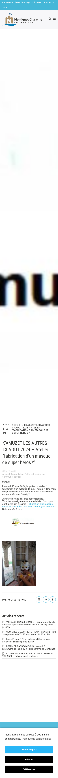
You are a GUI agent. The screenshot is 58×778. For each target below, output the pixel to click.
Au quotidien (17, 474)
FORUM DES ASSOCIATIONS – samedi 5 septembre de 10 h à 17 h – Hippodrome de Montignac (28, 647)
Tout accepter (29, 749)
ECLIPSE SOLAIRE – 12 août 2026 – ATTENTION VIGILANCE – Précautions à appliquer (27, 654)
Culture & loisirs (33, 474)
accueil (17, 476)
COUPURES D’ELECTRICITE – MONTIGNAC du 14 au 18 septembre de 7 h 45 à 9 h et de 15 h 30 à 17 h (29, 633)
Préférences (29, 769)
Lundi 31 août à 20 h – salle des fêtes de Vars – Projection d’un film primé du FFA (27, 640)
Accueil (6, 474)
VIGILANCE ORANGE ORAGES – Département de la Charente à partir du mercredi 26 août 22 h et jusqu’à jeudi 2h (28, 624)
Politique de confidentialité (36, 738)
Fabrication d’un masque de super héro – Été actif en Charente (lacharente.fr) (29, 505)
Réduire (29, 759)
